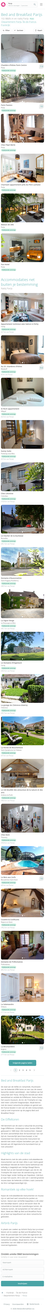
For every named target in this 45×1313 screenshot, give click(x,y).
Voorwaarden (18, 1304)
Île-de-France (29, 21)
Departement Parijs (12, 21)
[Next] (40, 48)
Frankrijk (5, 25)
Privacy (7, 1304)
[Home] (2, 1293)
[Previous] (4, 48)
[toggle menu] (41, 4)
